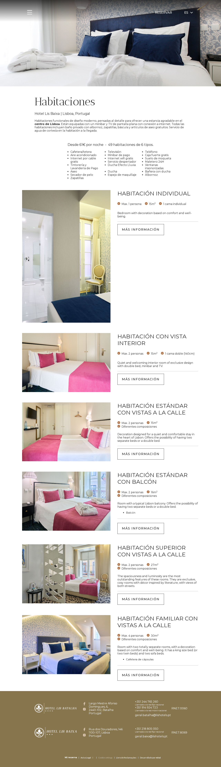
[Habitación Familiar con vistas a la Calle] (66, 644)
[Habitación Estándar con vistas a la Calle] (66, 431)
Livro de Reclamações (126, 757)
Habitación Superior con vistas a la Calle (151, 551)
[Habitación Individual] (66, 256)
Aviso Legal (86, 757)
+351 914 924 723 (146, 707)
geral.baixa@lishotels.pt (151, 736)
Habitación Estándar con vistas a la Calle (152, 409)
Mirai (158, 757)
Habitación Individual (153, 193)
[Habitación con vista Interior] (66, 362)
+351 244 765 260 (146, 701)
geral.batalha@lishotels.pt (153, 715)
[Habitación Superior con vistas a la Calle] (66, 573)
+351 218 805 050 (146, 728)
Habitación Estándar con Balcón (152, 478)
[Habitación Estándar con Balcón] (66, 501)
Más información (141, 229)
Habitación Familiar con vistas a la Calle (157, 622)
